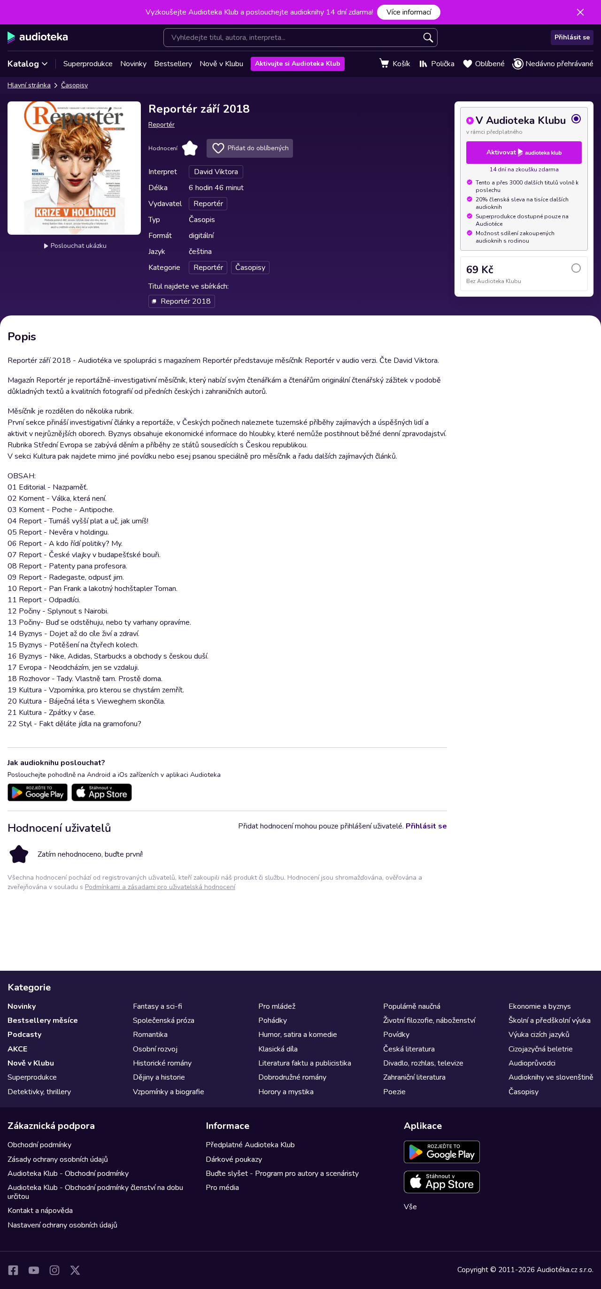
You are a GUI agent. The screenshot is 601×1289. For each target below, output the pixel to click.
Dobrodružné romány (292, 1077)
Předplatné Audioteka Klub (250, 1145)
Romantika (150, 1034)
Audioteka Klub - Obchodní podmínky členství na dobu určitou (95, 1191)
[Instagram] (54, 1270)
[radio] (524, 124)
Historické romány (162, 1063)
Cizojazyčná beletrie (541, 1049)
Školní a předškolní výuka (550, 1020)
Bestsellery (173, 64)
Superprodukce (88, 64)
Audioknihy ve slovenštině (551, 1077)
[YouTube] (33, 1270)
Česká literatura (409, 1049)
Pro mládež (276, 1006)
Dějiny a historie (159, 1077)
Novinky (133, 64)
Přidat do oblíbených (258, 148)
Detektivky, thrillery (39, 1092)
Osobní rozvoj (155, 1049)
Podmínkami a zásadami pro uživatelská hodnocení (160, 886)
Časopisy (74, 85)
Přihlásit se (572, 37)
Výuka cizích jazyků (539, 1034)
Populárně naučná (411, 1006)
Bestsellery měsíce (43, 1020)
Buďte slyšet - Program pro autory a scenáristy (282, 1173)
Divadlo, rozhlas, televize (423, 1063)
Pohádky (272, 1020)
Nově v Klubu (221, 64)
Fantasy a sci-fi (157, 1006)
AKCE (17, 1049)
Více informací (408, 12)
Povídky (396, 1034)
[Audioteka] (38, 37)
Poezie (394, 1092)
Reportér (161, 124)
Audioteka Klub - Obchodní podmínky (68, 1173)
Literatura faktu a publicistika (304, 1063)
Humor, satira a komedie (297, 1034)
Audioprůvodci (532, 1063)
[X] (75, 1270)
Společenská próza (163, 1020)
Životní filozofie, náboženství (429, 1020)
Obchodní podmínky (39, 1145)
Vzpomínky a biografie (168, 1092)
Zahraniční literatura (414, 1077)
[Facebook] (13, 1270)
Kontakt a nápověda (40, 1210)
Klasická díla (278, 1049)
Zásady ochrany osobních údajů (58, 1159)
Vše (410, 1207)
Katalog (23, 63)
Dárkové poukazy (234, 1159)
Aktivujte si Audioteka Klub (297, 63)
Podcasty (24, 1034)
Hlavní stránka (29, 85)
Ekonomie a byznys (540, 1006)
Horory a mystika (286, 1092)
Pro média (222, 1187)
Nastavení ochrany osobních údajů (62, 1225)
